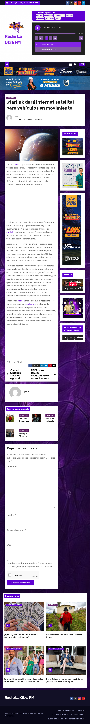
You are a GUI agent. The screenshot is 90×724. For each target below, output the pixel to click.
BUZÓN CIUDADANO (55, 719)
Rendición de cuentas (60, 715)
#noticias (38, 120)
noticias (39, 15)
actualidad (48, 15)
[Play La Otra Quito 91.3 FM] (38, 28)
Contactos (80, 710)
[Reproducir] (65, 288)
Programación (68, 710)
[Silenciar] (79, 288)
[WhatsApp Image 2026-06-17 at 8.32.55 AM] (72, 146)
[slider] (80, 337)
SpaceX (21, 300)
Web (9, 545)
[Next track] (41, 38)
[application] (72, 285)
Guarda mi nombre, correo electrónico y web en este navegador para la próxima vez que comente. (30, 565)
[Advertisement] (31, 204)
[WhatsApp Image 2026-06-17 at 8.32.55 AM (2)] (71, 230)
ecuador (69, 15)
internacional (59, 15)
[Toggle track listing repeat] (55, 38)
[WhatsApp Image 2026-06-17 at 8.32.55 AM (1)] (45, 71)
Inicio (59, 710)
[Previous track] (36, 38)
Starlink (9, 232)
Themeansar (9, 716)
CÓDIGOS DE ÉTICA (77, 715)
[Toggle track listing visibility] (81, 38)
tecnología (50, 18)
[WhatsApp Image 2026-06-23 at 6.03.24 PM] (45, 83)
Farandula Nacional (14, 605)
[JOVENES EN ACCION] (72, 175)
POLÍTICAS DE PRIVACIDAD (74, 719)
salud (58, 18)
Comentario (13, 466)
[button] (75, 64)
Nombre (11, 515)
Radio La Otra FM (19, 697)
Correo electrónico (16, 530)
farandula (40, 18)
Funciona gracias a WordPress (16, 713)
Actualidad (11, 98)
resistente (29, 304)
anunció (17, 164)
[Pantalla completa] (81, 288)
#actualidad (27, 120)
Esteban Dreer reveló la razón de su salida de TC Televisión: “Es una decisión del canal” (23, 681)
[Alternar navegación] (70, 64)
